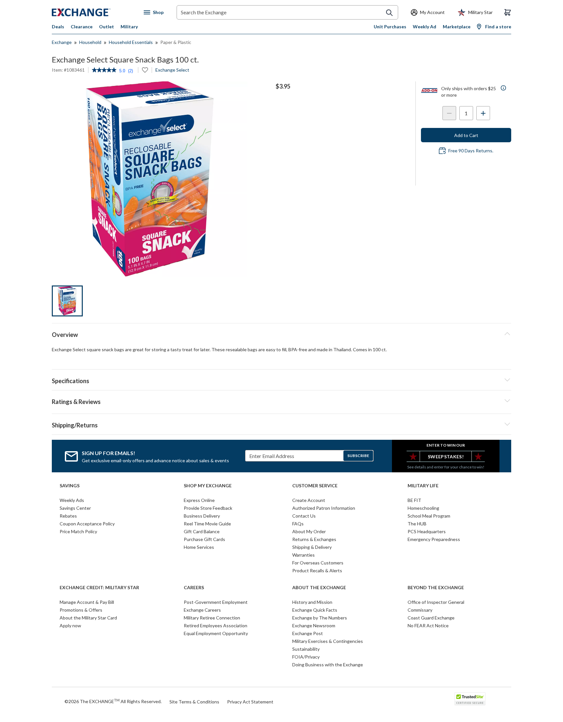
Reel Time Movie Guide (207, 523)
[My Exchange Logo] (93, 12)
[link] (104, 70)
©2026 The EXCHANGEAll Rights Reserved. (113, 701)
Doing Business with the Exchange (327, 664)
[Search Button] (389, 12)
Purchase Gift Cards (204, 539)
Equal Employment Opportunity (216, 633)
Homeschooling (423, 508)
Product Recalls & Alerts (317, 570)
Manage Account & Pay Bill (87, 602)
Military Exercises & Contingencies (327, 641)
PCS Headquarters (427, 531)
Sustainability (306, 649)
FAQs (298, 523)
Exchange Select (172, 70)
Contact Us (304, 516)
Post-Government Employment (216, 602)
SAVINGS (69, 485)
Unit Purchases (390, 26)
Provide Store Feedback (208, 508)
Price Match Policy (78, 531)
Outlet (106, 26)
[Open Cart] (507, 12)
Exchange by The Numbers (319, 617)
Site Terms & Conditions (194, 701)
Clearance (82, 26)
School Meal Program (429, 516)
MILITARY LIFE (423, 485)
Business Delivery (202, 516)
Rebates (68, 516)
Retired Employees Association (215, 625)
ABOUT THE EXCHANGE (319, 587)
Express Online (199, 500)
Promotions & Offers (81, 610)
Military (129, 26)
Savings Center (75, 508)
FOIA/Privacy (306, 657)
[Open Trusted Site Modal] (470, 698)
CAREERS (194, 587)
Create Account (308, 500)
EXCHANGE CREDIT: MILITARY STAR (99, 587)
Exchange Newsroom (313, 625)
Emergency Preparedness (434, 539)
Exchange (62, 42)
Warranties (303, 555)
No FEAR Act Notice (428, 625)
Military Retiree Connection (212, 617)
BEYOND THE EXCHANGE (436, 587)
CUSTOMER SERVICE (315, 485)
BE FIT (414, 500)
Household (90, 42)
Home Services (199, 547)
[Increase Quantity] (483, 113)
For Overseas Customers (317, 562)
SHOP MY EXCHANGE (208, 485)
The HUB (417, 523)
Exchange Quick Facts (314, 610)
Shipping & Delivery (312, 547)
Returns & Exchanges (314, 539)
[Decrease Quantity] (449, 113)
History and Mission (312, 602)
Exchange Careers (202, 610)
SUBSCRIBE (358, 455)
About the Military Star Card (88, 617)
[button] (281, 401)
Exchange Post (307, 633)
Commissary (420, 610)
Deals (58, 26)
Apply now (70, 625)
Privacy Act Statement (250, 701)
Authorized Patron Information (323, 508)
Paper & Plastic (175, 42)
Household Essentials (131, 42)
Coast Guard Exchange (431, 617)
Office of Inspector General (436, 602)
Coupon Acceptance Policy (87, 523)
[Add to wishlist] (145, 70)
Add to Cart (466, 135)
